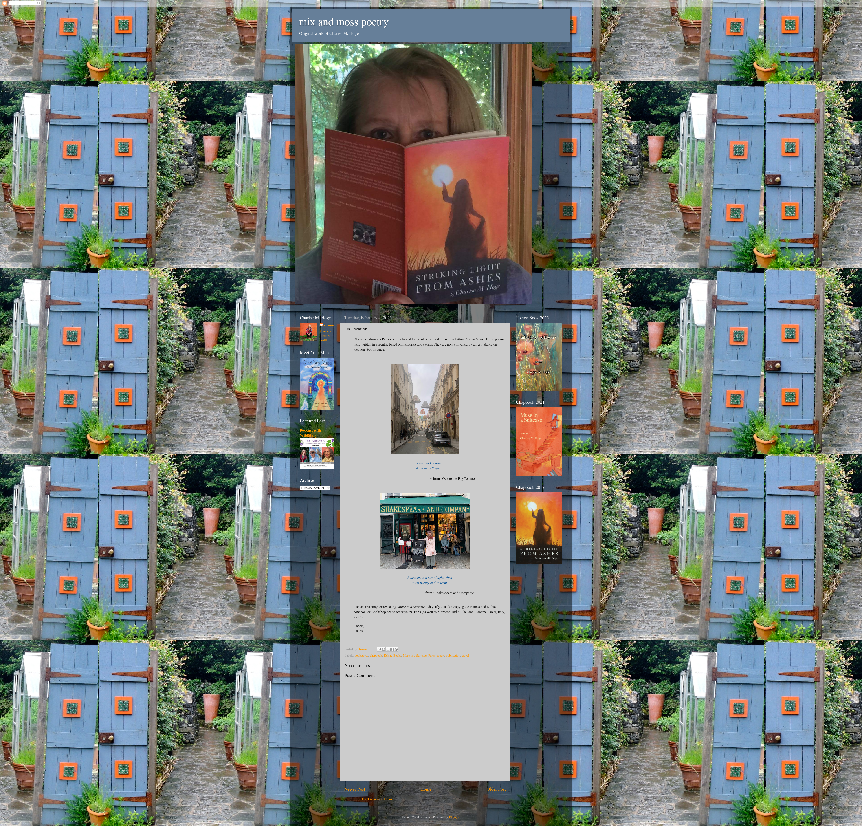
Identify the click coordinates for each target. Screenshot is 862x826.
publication (453, 655)
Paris (431, 655)
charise (329, 325)
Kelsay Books (392, 655)
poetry (440, 655)
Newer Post (354, 788)
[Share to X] (387, 649)
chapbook (376, 655)
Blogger (454, 817)
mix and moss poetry (344, 21)
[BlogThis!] (383, 649)
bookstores (361, 655)
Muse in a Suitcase (415, 655)
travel (465, 655)
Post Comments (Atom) (377, 799)
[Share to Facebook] (392, 649)
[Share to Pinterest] (396, 649)
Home (425, 788)
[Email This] (379, 649)
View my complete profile (325, 335)
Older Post (496, 788)
